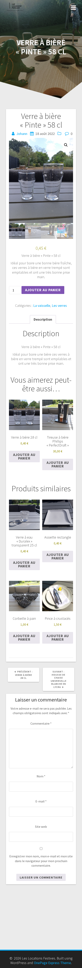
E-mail (41, 801)
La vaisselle (41, 305)
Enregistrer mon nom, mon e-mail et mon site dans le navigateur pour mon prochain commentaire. (41, 860)
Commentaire (41, 723)
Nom (41, 776)
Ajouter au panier (43, 290)
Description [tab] (43, 319)
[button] (65, 145)
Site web (41, 827)
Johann (21, 133)
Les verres (59, 305)
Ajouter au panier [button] (24, 456)
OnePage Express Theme (52, 962)
